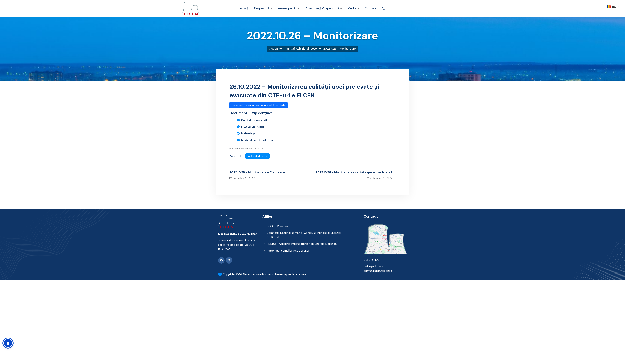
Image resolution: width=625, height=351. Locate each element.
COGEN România (277, 226)
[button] (8, 343)
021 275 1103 (371, 260)
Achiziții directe (306, 49)
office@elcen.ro (374, 266)
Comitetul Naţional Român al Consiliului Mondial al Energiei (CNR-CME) (304, 235)
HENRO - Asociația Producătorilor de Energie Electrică (302, 244)
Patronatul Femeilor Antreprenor (288, 250)
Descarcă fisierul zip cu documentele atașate (258, 105)
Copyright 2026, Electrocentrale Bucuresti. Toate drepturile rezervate (264, 274)
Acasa (273, 49)
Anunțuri (289, 49)
